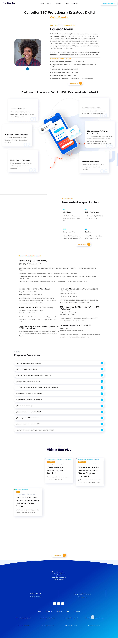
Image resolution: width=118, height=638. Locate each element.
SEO (18, 492)
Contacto (75, 3)
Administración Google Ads (47, 618)
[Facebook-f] (58, 603)
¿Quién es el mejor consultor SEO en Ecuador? (55, 470)
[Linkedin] (27, 68)
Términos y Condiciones (47, 626)
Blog (67, 3)
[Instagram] (54, 603)
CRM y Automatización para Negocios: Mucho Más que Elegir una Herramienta (88, 471)
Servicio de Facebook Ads (71, 618)
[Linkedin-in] (62, 603)
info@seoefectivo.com (82, 594)
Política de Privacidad (71, 626)
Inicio (42, 3)
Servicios (58, 3)
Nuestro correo (82, 597)
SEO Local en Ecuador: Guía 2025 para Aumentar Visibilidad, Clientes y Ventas (27, 501)
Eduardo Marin (21, 494)
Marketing (51, 461)
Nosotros (49, 3)
